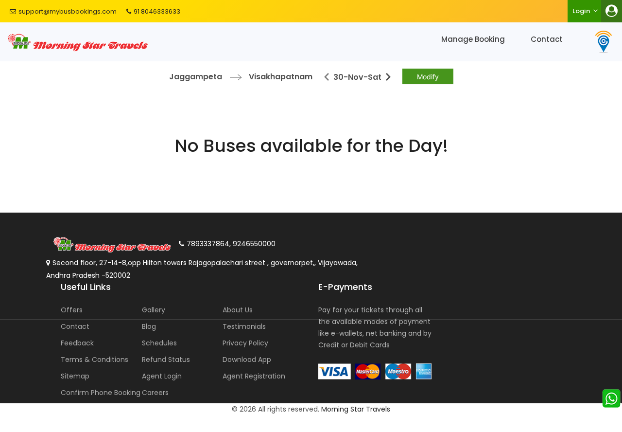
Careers (155, 392)
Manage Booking (473, 39)
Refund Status (166, 359)
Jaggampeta (195, 76)
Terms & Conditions (94, 359)
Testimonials (244, 326)
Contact (547, 39)
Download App (247, 359)
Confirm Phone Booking (100, 392)
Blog (149, 326)
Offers (72, 310)
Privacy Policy (245, 343)
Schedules (159, 343)
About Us (238, 310)
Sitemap (75, 376)
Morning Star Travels (355, 409)
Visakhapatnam (280, 76)
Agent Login (162, 376)
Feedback (77, 343)
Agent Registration (254, 376)
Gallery (153, 310)
